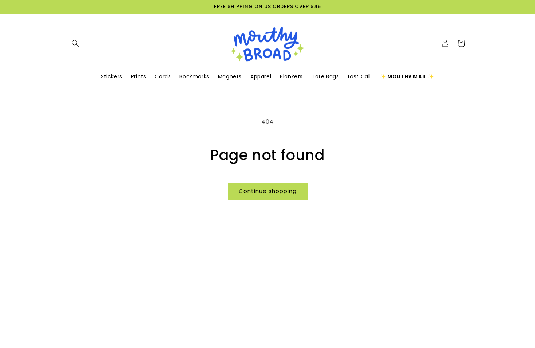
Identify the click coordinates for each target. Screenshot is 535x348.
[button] (75, 43)
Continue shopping (268, 191)
